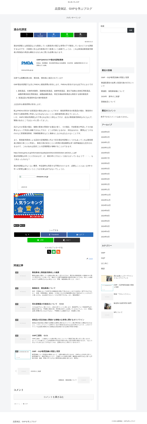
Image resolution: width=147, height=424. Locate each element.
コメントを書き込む (54, 397)
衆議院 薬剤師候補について (112, 91)
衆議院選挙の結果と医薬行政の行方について (117, 84)
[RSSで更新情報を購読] (58, 252)
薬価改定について (108, 102)
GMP (17, 225)
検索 (102, 26)
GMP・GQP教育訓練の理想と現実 (115, 77)
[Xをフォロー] (49, 252)
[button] (80, 35)
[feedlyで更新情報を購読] (54, 252)
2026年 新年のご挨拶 (110, 96)
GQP (23, 225)
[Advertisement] (117, 50)
